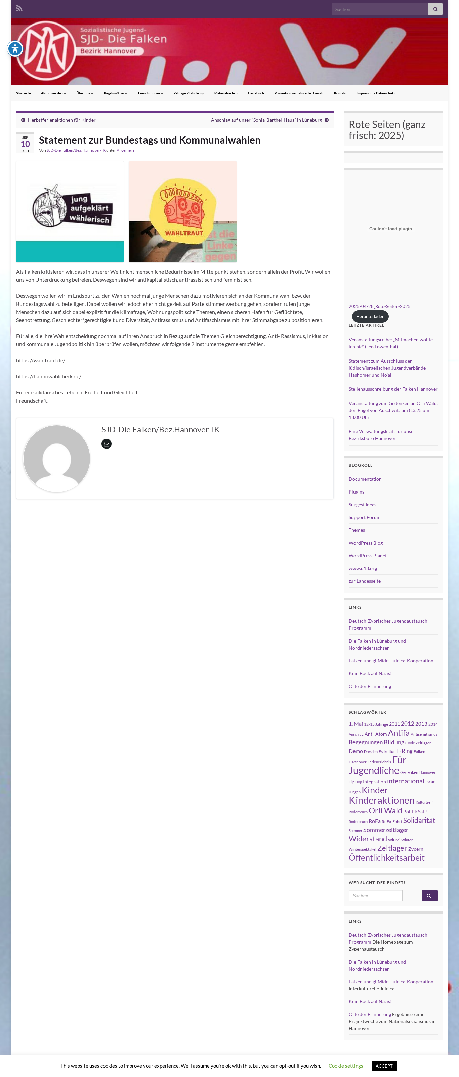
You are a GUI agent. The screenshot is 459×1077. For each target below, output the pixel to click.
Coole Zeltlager (418, 743)
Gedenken (409, 772)
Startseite (23, 93)
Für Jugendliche (378, 765)
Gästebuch (256, 93)
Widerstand (368, 838)
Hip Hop (355, 782)
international (405, 781)
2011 (394, 724)
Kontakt (340, 93)
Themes (357, 530)
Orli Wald (385, 810)
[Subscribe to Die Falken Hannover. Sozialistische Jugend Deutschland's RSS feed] (19, 7)
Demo (356, 751)
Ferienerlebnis (379, 762)
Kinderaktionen (382, 800)
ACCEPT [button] (384, 1066)
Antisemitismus (424, 734)
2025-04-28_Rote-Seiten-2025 (380, 306)
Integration (374, 781)
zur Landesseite (365, 581)
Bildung (394, 742)
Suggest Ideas (362, 504)
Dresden (371, 751)
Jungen (355, 792)
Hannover (427, 772)
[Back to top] (443, 1061)
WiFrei (394, 839)
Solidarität (419, 820)
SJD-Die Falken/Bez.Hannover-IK (76, 150)
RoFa (375, 820)
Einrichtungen (149, 93)
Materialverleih (226, 93)
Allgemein (125, 150)
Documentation (365, 479)
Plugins (356, 492)
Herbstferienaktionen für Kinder (62, 120)
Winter (407, 840)
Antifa (399, 732)
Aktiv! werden (52, 93)
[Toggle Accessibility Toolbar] (15, 49)
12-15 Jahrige (376, 724)
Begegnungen (366, 742)
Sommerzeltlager (385, 829)
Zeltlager (392, 847)
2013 (421, 724)
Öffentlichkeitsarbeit (387, 857)
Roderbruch (358, 821)
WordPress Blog (366, 543)
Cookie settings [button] (346, 1066)
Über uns (84, 93)
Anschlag (356, 734)
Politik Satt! (415, 811)
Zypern (415, 849)
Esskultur (387, 751)
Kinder (375, 789)
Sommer (355, 830)
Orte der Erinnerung (370, 686)
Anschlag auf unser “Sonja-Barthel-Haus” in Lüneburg (266, 120)
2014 (433, 724)
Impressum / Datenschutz (376, 93)
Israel (431, 781)
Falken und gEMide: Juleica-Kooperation (391, 660)
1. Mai (356, 723)
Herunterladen (370, 316)
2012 (407, 723)
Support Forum (365, 517)
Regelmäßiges (114, 93)
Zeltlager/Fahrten (187, 93)
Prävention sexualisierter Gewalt (299, 93)
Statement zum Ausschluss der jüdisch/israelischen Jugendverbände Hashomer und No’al (387, 368)
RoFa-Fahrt (392, 821)
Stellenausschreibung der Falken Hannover (393, 389)
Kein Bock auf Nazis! (370, 673)
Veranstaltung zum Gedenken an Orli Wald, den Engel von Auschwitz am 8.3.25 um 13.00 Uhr (393, 410)
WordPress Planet (368, 555)
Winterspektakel (362, 849)
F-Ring (404, 750)
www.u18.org (363, 568)
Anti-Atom (376, 734)
